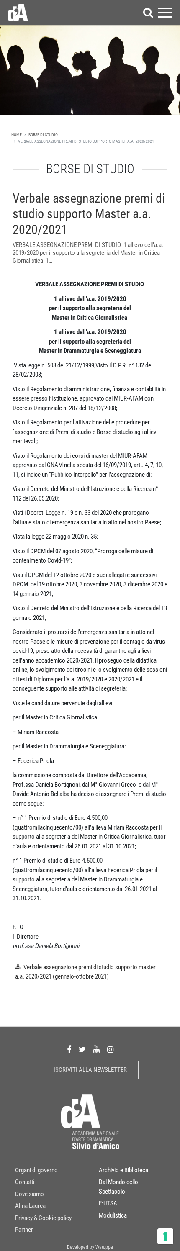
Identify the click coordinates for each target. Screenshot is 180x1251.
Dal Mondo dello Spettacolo (118, 1186)
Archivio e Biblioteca (123, 1170)
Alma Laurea (30, 1206)
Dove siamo (29, 1194)
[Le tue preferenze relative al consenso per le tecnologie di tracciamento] (165, 1236)
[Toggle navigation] (165, 12)
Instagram (110, 1050)
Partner (24, 1229)
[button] (148, 12)
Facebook (69, 1050)
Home (16, 134)
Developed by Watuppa (90, 1247)
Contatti (24, 1182)
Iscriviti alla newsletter (90, 1070)
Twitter (82, 1050)
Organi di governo (36, 1170)
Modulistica (113, 1215)
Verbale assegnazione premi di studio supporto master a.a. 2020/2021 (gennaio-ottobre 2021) (85, 972)
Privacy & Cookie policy (43, 1218)
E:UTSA (108, 1203)
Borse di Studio (43, 134)
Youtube (96, 1050)
